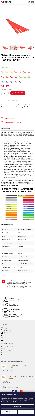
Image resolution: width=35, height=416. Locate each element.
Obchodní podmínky (6, 351)
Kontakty (3, 355)
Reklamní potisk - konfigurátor (9, 347)
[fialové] (16, 77)
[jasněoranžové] (16, 72)
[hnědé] (16, 82)
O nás (2, 353)
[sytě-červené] (7, 77)
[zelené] (29, 77)
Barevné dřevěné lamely (24, 229)
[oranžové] (24, 72)
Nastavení (17, 406)
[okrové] (20, 72)
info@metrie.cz (15, 185)
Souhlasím (26, 412)
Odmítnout (9, 412)
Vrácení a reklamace (6, 349)
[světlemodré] (2, 82)
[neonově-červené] (11, 77)
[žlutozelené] (24, 77)
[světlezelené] (20, 77)
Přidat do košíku (19, 93)
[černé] (20, 82)
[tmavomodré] (11, 82)
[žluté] (11, 72)
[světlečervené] (2, 77)
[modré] (7, 82)
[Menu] (32, 2)
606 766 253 (7, 330)
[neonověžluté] (7, 72)
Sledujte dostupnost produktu (12, 122)
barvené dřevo (22, 240)
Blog (2, 357)
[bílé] (2, 72)
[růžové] (29, 72)
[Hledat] (22, 2)
